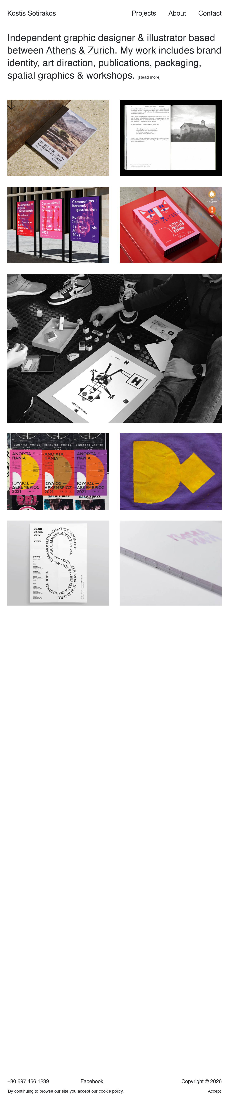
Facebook (92, 1081)
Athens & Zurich (80, 51)
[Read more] (149, 77)
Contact (210, 13)
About (177, 13)
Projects (144, 13)
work (146, 51)
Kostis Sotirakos (31, 13)
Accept (214, 1091)
